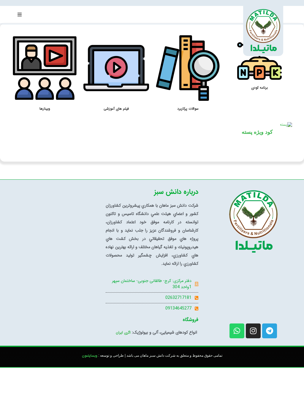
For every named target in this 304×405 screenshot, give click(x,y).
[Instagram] (253, 330)
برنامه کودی (259, 87)
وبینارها (44, 108)
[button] (19, 14)
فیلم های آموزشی (116, 108)
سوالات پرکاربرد (188, 108)
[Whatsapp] (236, 330)
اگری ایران (123, 332)
